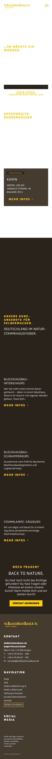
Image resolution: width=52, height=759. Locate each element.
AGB (6, 682)
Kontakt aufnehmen (26, 603)
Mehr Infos (14, 405)
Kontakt (8, 700)
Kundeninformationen (15, 697)
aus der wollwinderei (12, 754)
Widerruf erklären (13, 705)
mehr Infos (19, 199)
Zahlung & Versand (13, 693)
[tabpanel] (26, 171)
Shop (6, 679)
